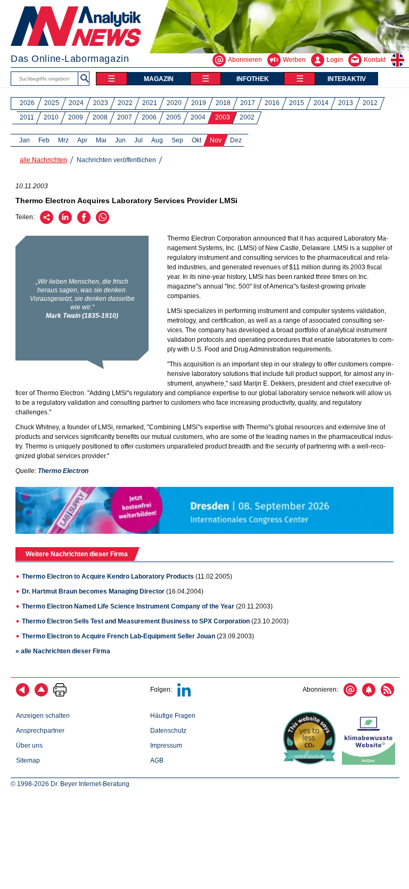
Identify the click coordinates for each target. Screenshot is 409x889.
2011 (27, 117)
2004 (198, 117)
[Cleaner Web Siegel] (370, 762)
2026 (27, 103)
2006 (149, 117)
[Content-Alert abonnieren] (368, 694)
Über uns (29, 745)
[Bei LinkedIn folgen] (184, 694)
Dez (236, 140)
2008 (100, 117)
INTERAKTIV (347, 79)
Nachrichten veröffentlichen (116, 160)
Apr (82, 140)
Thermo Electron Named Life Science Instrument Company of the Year (128, 606)
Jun (120, 140)
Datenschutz (168, 730)
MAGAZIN (159, 79)
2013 (345, 103)
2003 (222, 117)
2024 (76, 103)
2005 (173, 117)
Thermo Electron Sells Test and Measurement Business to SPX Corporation (136, 621)
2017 (247, 103)
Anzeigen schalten (43, 715)
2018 (223, 103)
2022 (125, 103)
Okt (196, 140)
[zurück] (22, 694)
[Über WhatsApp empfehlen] (102, 222)
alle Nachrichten (43, 160)
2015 (296, 103)
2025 (51, 103)
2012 (370, 103)
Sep (177, 140)
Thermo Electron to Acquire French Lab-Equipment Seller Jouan (118, 636)
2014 (321, 103)
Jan (24, 140)
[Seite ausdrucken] (60, 694)
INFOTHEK (252, 79)
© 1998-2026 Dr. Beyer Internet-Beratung (70, 784)
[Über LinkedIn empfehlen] (65, 222)
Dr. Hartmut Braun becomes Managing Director (94, 591)
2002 (247, 117)
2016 (272, 103)
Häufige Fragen (172, 715)
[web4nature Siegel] (311, 762)
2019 (198, 103)
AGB (156, 760)
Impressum (166, 745)
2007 (124, 117)
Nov (216, 140)
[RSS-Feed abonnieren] (387, 694)
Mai (101, 140)
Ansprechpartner (40, 730)
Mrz (63, 140)
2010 (51, 117)
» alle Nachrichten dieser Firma (62, 651)
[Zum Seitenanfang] (41, 694)
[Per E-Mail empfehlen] (46, 222)
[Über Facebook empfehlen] (84, 222)
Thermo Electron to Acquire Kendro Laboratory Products (108, 576)
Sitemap (28, 760)
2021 (149, 103)
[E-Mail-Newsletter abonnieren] (350, 694)
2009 (75, 117)
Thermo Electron (63, 471)
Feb (44, 140)
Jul (138, 140)
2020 (174, 103)
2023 (100, 103)
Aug (157, 140)
